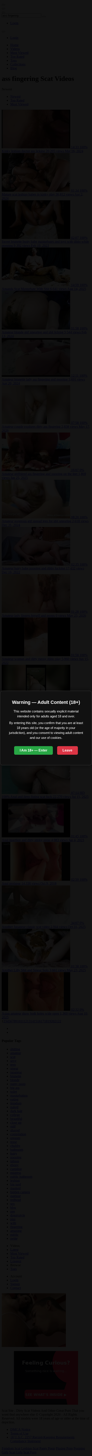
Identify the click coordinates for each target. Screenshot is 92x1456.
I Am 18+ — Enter (33, 750)
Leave (67, 750)
